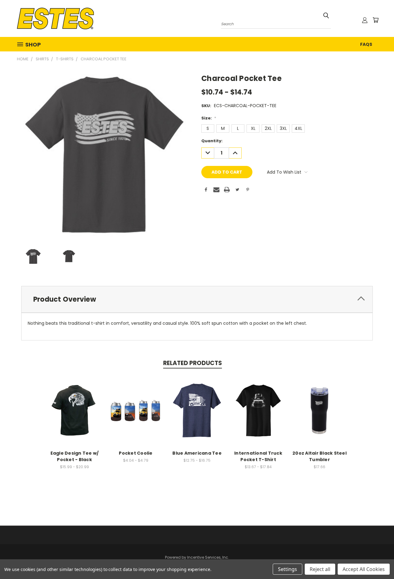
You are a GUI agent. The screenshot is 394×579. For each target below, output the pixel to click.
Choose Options (74, 409)
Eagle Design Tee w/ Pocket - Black (74, 456)
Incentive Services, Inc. (208, 557)
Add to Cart (319, 409)
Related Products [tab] (192, 363)
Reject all (320, 569)
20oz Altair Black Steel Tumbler (319, 456)
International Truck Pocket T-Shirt (258, 456)
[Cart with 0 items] (375, 20)
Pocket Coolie (135, 453)
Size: (208, 118)
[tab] (197, 299)
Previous (377, 559)
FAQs (366, 44)
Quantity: (212, 141)
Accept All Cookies (364, 569)
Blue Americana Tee (197, 453)
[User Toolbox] (365, 20)
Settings (287, 569)
